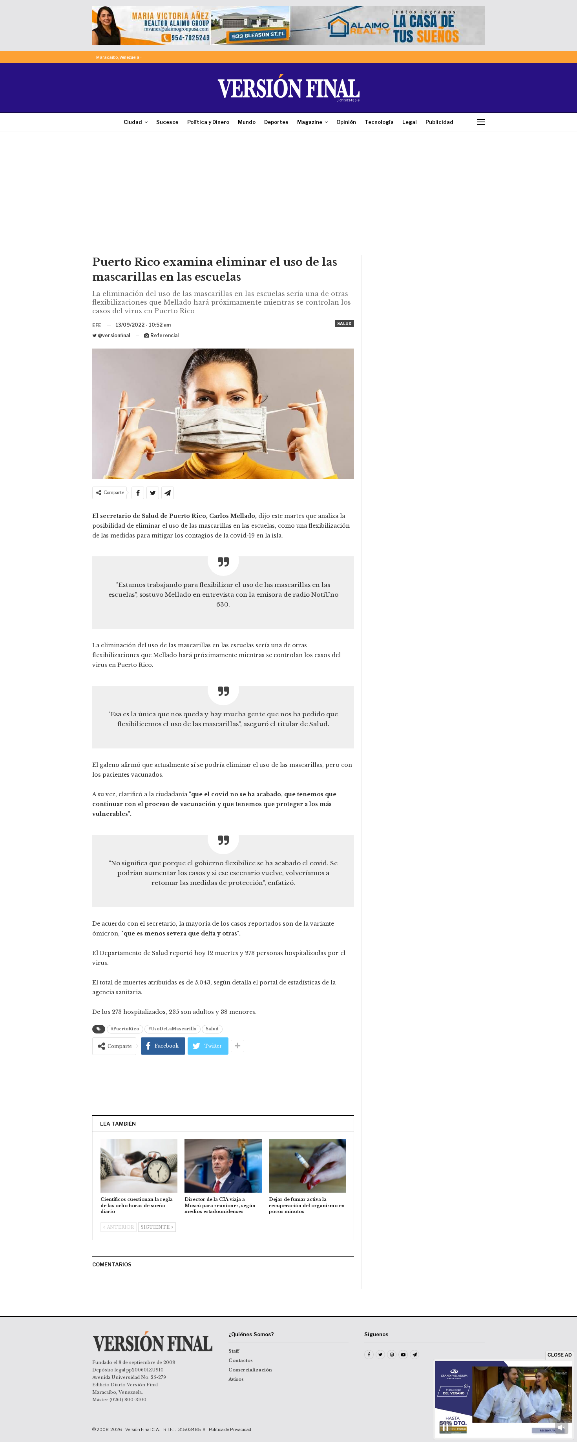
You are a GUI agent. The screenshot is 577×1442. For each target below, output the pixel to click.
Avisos (236, 1379)
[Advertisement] (288, 196)
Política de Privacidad (230, 1429)
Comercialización (250, 1370)
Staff (233, 1351)
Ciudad (133, 122)
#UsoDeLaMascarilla (172, 1029)
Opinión (346, 122)
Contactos (240, 1360)
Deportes (276, 122)
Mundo (247, 122)
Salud (344, 323)
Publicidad (439, 122)
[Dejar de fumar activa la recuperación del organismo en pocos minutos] (307, 1166)
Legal (409, 122)
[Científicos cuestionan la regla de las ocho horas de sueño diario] (138, 1166)
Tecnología (379, 122)
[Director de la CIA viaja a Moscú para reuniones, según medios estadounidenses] (222, 1166)
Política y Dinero (208, 122)
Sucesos (167, 122)
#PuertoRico (125, 1029)
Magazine (309, 122)
